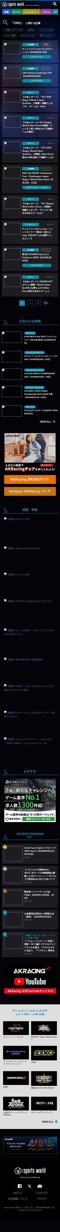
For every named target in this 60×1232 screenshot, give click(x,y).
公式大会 (30, 30)
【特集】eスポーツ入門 (13, 30)
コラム (46, 12)
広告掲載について (18, 1198)
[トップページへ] (30, 1173)
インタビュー (31, 12)
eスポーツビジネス (28, 35)
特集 (6, 12)
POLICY (42, 1198)
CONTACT (42, 1192)
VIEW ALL (45, 421)
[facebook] (20, 1186)
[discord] (40, 1186)
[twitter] (29, 1186)
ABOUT (17, 1192)
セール (16, 12)
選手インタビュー (47, 35)
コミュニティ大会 (46, 30)
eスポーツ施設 (10, 35)
